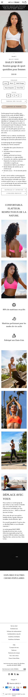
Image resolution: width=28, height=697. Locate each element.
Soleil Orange (20, 83)
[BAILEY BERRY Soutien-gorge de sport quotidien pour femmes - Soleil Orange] (4, 612)
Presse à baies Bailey (14, 658)
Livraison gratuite (14, 193)
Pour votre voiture (14, 655)
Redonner (14, 650)
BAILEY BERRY (14, 59)
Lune (5, 83)
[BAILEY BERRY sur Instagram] (9, 674)
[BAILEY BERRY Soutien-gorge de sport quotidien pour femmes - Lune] (1, 612)
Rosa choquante (9, 88)
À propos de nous (14, 647)
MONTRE (15, 563)
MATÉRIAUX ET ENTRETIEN (14, 190)
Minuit (11, 83)
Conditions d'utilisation (14, 637)
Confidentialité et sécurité (14, 634)
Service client (14, 626)
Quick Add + (4, 617)
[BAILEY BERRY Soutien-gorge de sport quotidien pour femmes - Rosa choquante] (6, 612)
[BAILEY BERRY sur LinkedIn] (18, 674)
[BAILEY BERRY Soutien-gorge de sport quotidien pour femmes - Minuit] (3, 612)
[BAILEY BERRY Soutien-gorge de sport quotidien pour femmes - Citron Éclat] (8, 612)
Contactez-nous (14, 629)
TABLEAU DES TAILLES (14, 101)
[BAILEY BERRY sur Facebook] (12, 674)
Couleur (14, 80)
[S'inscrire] (25, 669)
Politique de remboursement (14, 631)
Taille (14, 92)
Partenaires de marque (14, 653)
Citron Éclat (20, 88)
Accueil (13, 56)
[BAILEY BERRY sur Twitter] (15, 674)
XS (8, 95)
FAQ (14, 645)
